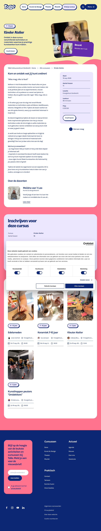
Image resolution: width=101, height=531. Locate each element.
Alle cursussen (45, 68)
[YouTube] (18, 507)
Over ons (72, 455)
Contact (47, 476)
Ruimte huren (49, 484)
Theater (48, 7)
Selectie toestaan (50, 286)
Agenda (71, 447)
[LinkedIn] (23, 507)
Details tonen (85, 280)
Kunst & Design (35, 7)
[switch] (39, 272)
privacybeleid (16, 488)
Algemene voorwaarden (52, 506)
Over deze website (50, 514)
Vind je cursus (69, 7)
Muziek (57, 7)
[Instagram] (12, 507)
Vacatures (72, 459)
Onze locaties (49, 488)
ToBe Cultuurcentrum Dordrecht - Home (22, 68)
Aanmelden (15, 478)
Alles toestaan (79, 286)
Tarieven (47, 480)
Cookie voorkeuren (51, 519)
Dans (24, 7)
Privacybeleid (49, 510)
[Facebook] (6, 507)
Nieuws (71, 451)
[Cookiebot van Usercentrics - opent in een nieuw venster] (84, 243)
